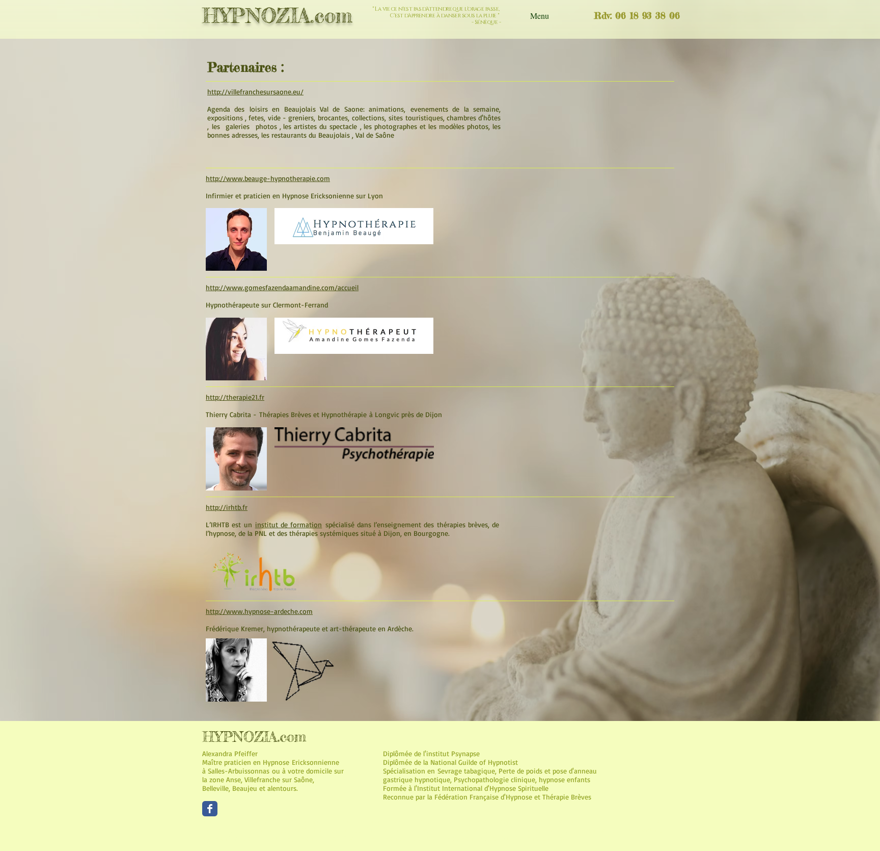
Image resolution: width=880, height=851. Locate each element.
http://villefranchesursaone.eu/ (255, 91)
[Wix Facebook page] (209, 808)
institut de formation (288, 524)
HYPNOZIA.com (277, 15)
